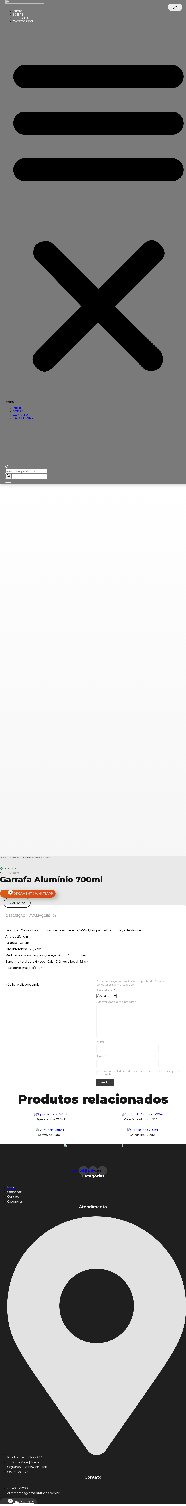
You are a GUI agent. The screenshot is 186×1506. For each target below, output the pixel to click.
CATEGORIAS (23, 21)
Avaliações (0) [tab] (42, 916)
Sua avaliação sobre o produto (116, 1002)
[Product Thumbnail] (175, 7)
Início (3, 857)
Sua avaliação (105, 990)
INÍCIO (18, 408)
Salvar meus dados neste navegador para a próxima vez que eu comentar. (140, 1073)
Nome (101, 1041)
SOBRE (18, 411)
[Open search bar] (7, 467)
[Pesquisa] (8, 476)
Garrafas (14, 857)
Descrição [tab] (15, 916)
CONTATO (20, 415)
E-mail (101, 1056)
